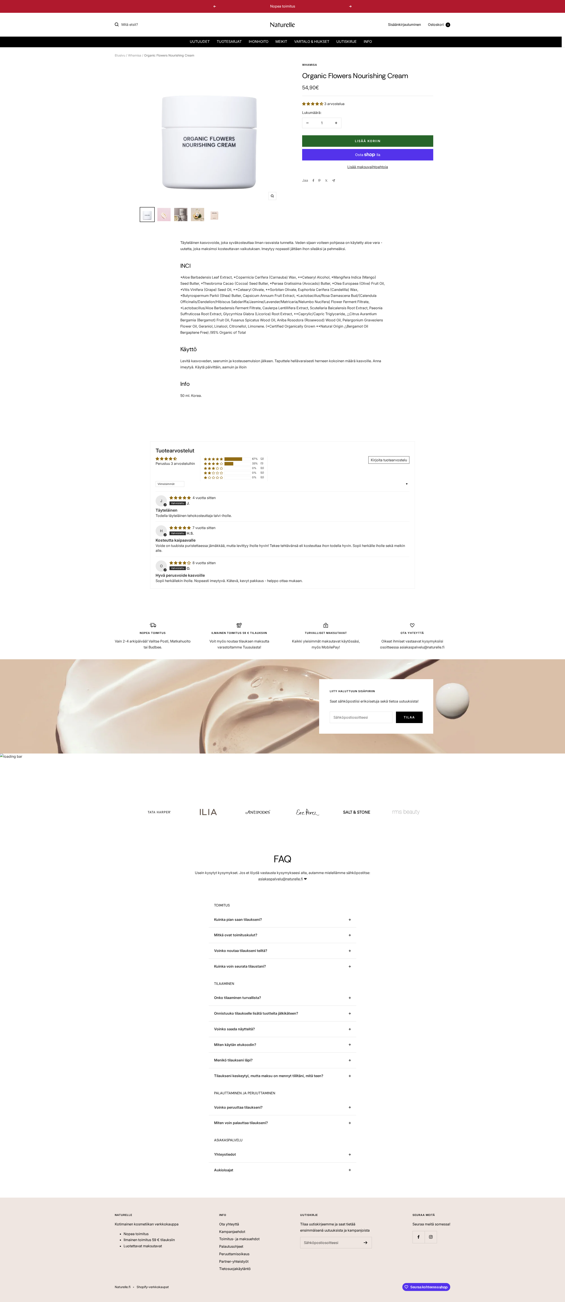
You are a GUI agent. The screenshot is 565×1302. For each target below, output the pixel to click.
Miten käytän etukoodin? (235, 1044)
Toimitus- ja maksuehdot (239, 1239)
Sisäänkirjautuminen (404, 24)
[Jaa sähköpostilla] (333, 180)
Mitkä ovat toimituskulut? (235, 935)
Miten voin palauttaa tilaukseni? (241, 1123)
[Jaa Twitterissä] (326, 180)
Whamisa (134, 55)
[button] (313, 104)
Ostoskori (438, 24)
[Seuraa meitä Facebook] (418, 1237)
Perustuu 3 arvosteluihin (175, 463)
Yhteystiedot (225, 1154)
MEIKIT (281, 41)
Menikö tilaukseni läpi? (233, 1060)
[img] (181, 498)
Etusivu (120, 55)
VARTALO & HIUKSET (311, 41)
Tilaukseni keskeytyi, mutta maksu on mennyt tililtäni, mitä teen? (268, 1076)
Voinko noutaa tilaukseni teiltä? (240, 950)
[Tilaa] (365, 1242)
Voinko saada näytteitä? (234, 1029)
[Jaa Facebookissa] (313, 180)
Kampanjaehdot (232, 1231)
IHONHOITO (258, 41)
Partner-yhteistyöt (234, 1261)
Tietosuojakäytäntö (235, 1268)
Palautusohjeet (231, 1246)
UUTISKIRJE (346, 41)
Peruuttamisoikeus (234, 1254)
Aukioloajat (223, 1170)
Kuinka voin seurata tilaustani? (240, 966)
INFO (368, 41)
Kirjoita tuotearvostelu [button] (389, 460)
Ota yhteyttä (229, 1224)
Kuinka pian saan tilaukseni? (238, 919)
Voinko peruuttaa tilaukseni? (238, 1107)
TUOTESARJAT (229, 41)
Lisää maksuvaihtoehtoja (367, 167)
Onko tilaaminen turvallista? (237, 997)
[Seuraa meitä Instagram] (431, 1237)
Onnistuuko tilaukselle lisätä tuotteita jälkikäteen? (256, 1013)
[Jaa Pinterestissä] (319, 180)
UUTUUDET (200, 41)
